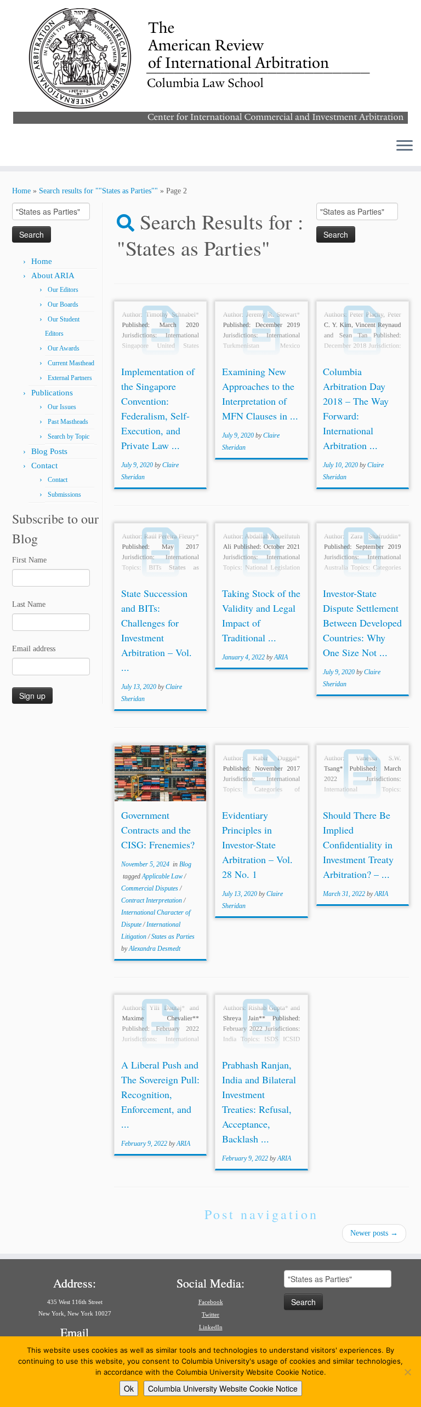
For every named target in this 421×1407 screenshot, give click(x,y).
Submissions (64, 494)
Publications (52, 392)
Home (21, 191)
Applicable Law (163, 876)
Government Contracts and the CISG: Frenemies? (158, 829)
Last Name (28, 604)
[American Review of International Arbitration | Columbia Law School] (210, 64)
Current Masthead (71, 363)
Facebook (210, 1302)
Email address (33, 649)
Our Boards (63, 304)
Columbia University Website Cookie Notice (223, 1388)
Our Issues (62, 407)
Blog (185, 864)
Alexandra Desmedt (154, 948)
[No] (407, 1371)
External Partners (70, 378)
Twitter (210, 1314)
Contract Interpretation (152, 900)
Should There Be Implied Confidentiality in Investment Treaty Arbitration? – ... (358, 844)
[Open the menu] (404, 146)
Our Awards (63, 348)
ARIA (281, 657)
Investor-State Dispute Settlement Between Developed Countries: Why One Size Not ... (362, 623)
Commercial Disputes (150, 888)
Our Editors (63, 290)
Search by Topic (68, 436)
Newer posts (374, 1233)
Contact (44, 465)
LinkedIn (211, 1327)
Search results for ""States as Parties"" (98, 191)
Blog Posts (49, 451)
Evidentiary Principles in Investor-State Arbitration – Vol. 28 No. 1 (257, 844)
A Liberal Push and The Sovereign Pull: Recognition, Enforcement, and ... (160, 1094)
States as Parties (173, 936)
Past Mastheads (68, 422)
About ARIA (53, 275)
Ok (129, 1388)
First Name (29, 560)
